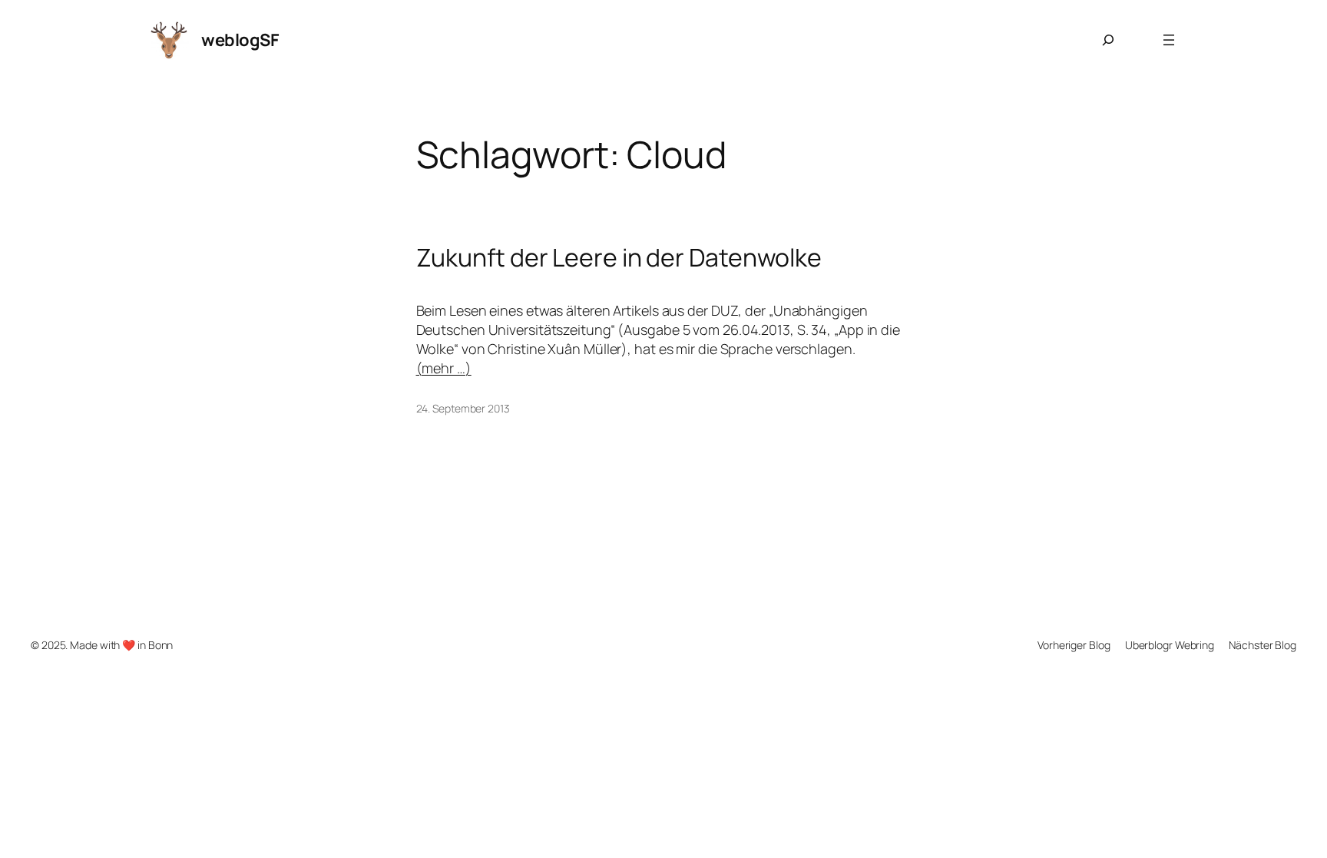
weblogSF (240, 39)
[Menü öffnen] (1169, 40)
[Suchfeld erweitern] (1108, 39)
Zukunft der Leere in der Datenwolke (619, 257)
